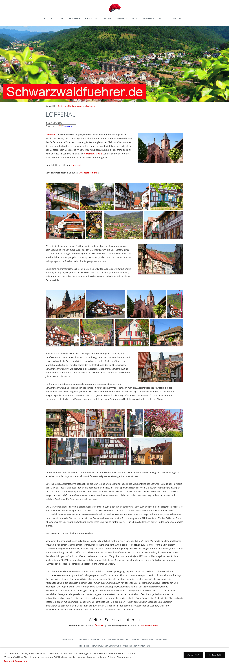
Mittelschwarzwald (115, 18)
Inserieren (161, 639)
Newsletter (147, 639)
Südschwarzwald (70, 18)
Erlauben (215, 654)
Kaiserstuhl (92, 18)
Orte (52, 18)
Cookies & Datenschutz (87, 639)
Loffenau (50, 134)
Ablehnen (193, 654)
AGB (103, 639)
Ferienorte (90, 106)
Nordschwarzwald (143, 18)
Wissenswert (132, 639)
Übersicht (76, 165)
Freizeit (163, 18)
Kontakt (178, 18)
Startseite (62, 106)
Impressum (67, 639)
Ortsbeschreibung (88, 172)
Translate (67, 126)
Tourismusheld (116, 639)
